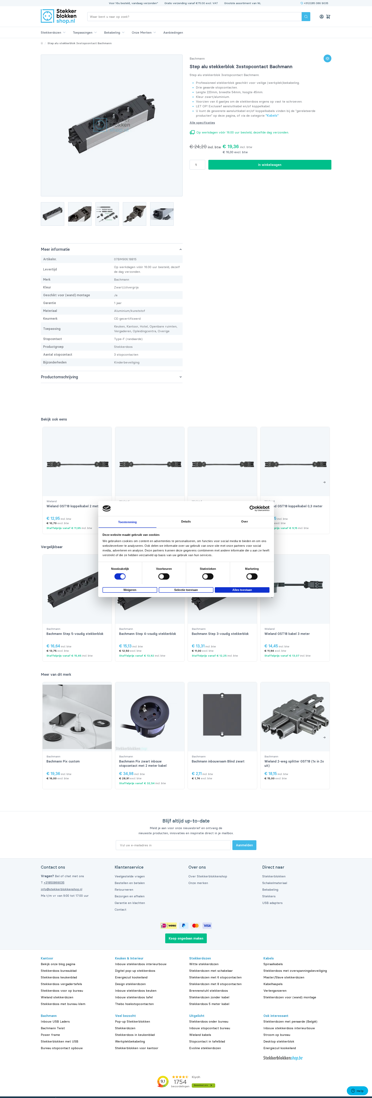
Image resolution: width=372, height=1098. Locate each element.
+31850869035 (54, 882)
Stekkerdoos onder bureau (208, 1021)
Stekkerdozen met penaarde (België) (290, 1021)
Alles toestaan (242, 589)
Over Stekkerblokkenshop (207, 876)
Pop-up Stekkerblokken (132, 1021)
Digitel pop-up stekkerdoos (135, 971)
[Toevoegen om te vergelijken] (327, 58)
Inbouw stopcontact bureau (209, 1028)
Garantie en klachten (130, 903)
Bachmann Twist (53, 1028)
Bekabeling (112, 32)
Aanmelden (244, 845)
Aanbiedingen (173, 32)
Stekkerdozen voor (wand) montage (289, 997)
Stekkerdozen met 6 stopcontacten (215, 977)
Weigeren (129, 589)
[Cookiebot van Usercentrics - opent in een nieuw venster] (252, 508)
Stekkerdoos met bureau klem (63, 1004)
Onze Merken (142, 32)
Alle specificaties (202, 122)
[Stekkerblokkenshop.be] (297, 1058)
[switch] (163, 576)
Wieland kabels (200, 1035)
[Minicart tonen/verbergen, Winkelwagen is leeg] (328, 16)
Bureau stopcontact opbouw (62, 1048)
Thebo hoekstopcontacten (134, 1004)
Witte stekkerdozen (204, 964)
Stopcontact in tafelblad (207, 1041)
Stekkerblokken (273, 876)
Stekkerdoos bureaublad (59, 971)
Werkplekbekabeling (130, 1041)
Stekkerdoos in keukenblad (135, 1035)
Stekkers (269, 896)
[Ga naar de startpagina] (58, 16)
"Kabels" (272, 115)
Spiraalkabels (273, 964)
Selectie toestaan (186, 589)
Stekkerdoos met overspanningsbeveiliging (295, 971)
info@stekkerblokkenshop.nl (61, 889)
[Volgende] (324, 482)
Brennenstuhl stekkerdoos (208, 990)
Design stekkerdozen (130, 984)
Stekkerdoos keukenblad (59, 977)
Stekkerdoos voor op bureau (62, 990)
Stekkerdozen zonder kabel (209, 997)
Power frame (50, 1035)
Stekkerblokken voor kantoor (136, 1048)
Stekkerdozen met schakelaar (211, 971)
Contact (120, 909)
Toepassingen (82, 32)
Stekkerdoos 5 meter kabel (209, 1004)
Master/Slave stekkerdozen (283, 977)
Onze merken (198, 883)
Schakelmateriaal (274, 883)
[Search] (306, 16)
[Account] (321, 16)
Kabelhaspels (273, 984)
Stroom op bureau (276, 1035)
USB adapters (272, 903)
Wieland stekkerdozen (57, 997)
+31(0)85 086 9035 (316, 3)
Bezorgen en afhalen (130, 896)
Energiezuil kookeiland (131, 977)
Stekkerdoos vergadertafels (61, 984)
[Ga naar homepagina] (42, 43)
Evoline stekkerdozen (205, 1048)
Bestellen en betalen (130, 883)
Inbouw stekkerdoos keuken (135, 990)
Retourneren (124, 889)
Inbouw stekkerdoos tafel (134, 997)
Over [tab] (244, 521)
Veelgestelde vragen (130, 876)
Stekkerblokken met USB (59, 1041)
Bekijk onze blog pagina (58, 964)
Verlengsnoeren (274, 990)
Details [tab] (186, 521)
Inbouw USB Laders (55, 1021)
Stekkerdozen (51, 32)
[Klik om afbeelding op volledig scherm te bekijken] (111, 125)
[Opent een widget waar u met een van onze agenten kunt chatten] (357, 1091)
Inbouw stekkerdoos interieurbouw (141, 964)
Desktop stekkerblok (278, 1041)
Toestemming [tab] (127, 521)
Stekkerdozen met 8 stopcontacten (215, 984)
